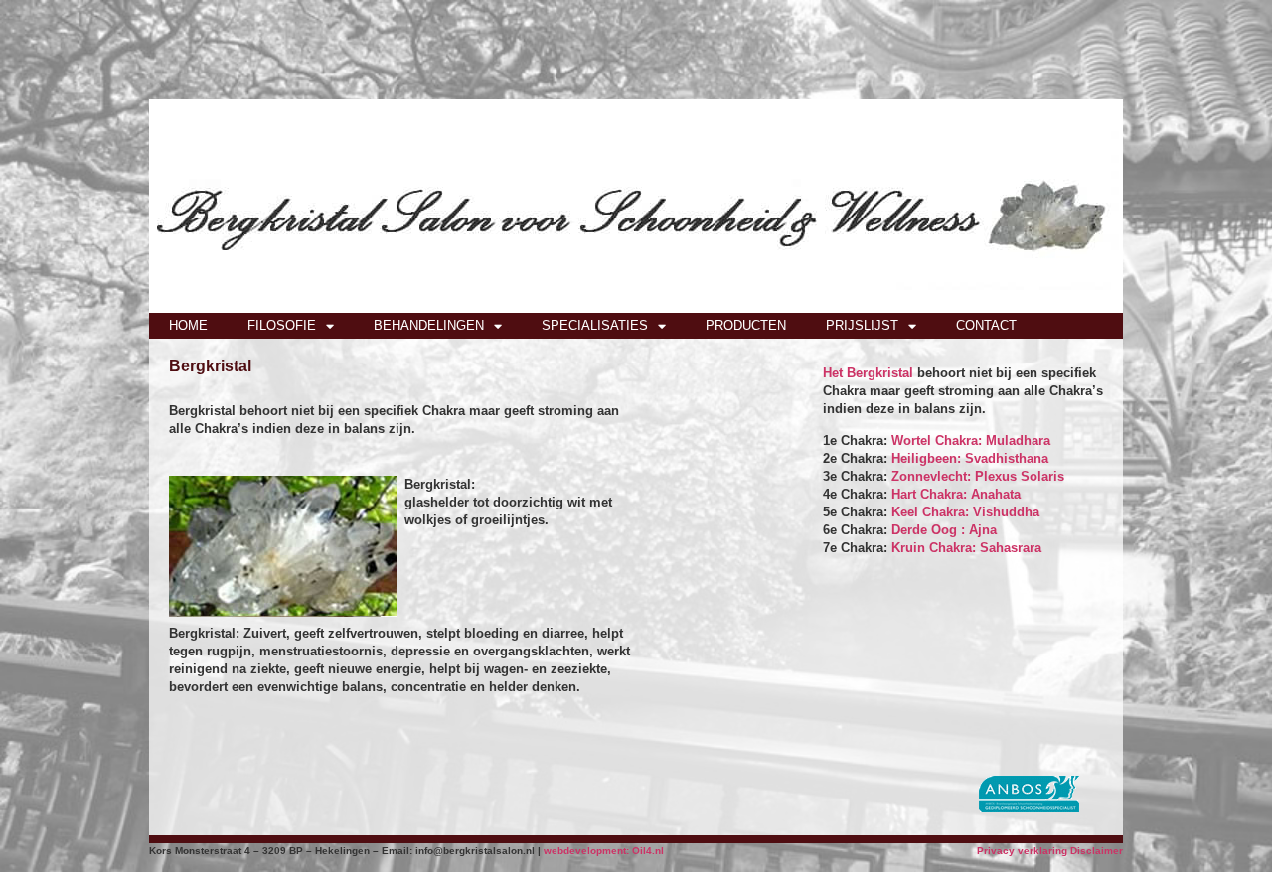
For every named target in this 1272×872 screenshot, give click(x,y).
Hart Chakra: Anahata (956, 494)
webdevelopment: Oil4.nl (604, 850)
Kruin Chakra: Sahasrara (966, 547)
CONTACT (986, 325)
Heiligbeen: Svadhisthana (969, 458)
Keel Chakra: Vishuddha (965, 512)
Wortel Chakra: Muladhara (970, 440)
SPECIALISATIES (595, 325)
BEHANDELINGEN (429, 325)
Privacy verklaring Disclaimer (1050, 850)
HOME (188, 325)
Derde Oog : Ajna (944, 529)
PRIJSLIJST (862, 325)
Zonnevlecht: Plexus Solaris (977, 476)
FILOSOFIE (281, 325)
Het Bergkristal (868, 372)
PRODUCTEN (746, 325)
